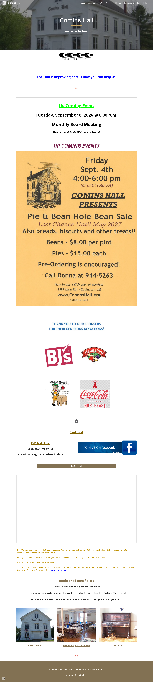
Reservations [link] (129, 3)
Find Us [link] (100, 3)
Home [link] (82, 3)
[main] (76, 21)
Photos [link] (118, 3)
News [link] (108, 3)
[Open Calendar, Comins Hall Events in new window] (132, 477)
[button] (150, 2)
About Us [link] (91, 3)
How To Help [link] (142, 3)
